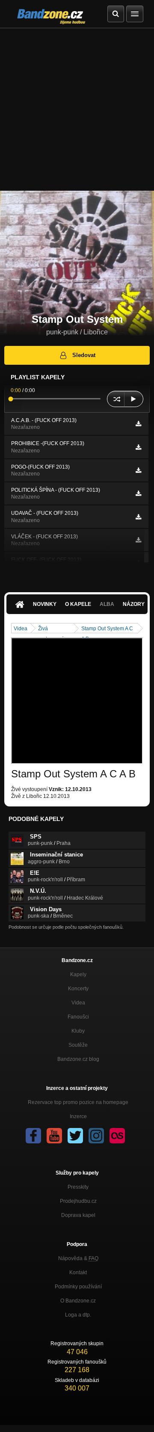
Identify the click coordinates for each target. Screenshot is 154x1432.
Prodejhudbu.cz (78, 1201)
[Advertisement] (77, 109)
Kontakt (78, 1273)
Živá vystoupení (50, 629)
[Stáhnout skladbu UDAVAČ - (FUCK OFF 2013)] (138, 517)
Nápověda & (78, 1258)
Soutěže (78, 1045)
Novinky (44, 604)
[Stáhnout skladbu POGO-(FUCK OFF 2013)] (138, 470)
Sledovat (83, 355)
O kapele (78, 604)
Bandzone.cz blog (78, 1059)
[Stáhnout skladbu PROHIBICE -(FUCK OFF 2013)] (138, 447)
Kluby (78, 1031)
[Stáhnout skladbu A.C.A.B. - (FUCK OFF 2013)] (138, 424)
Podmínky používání (78, 1287)
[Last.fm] (117, 1135)
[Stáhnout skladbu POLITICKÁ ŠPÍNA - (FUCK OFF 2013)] (138, 493)
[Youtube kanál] (54, 1135)
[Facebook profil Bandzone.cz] (33, 1135)
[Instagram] (96, 1135)
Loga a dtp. (78, 1315)
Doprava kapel (78, 1215)
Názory (134, 604)
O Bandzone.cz (78, 1301)
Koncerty (78, 989)
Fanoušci (78, 1017)
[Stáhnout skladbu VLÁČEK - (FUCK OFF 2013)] (138, 540)
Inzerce (78, 1116)
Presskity (78, 1187)
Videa (20, 629)
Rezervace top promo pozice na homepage (78, 1102)
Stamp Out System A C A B (107, 629)
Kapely (78, 974)
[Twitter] (75, 1135)
